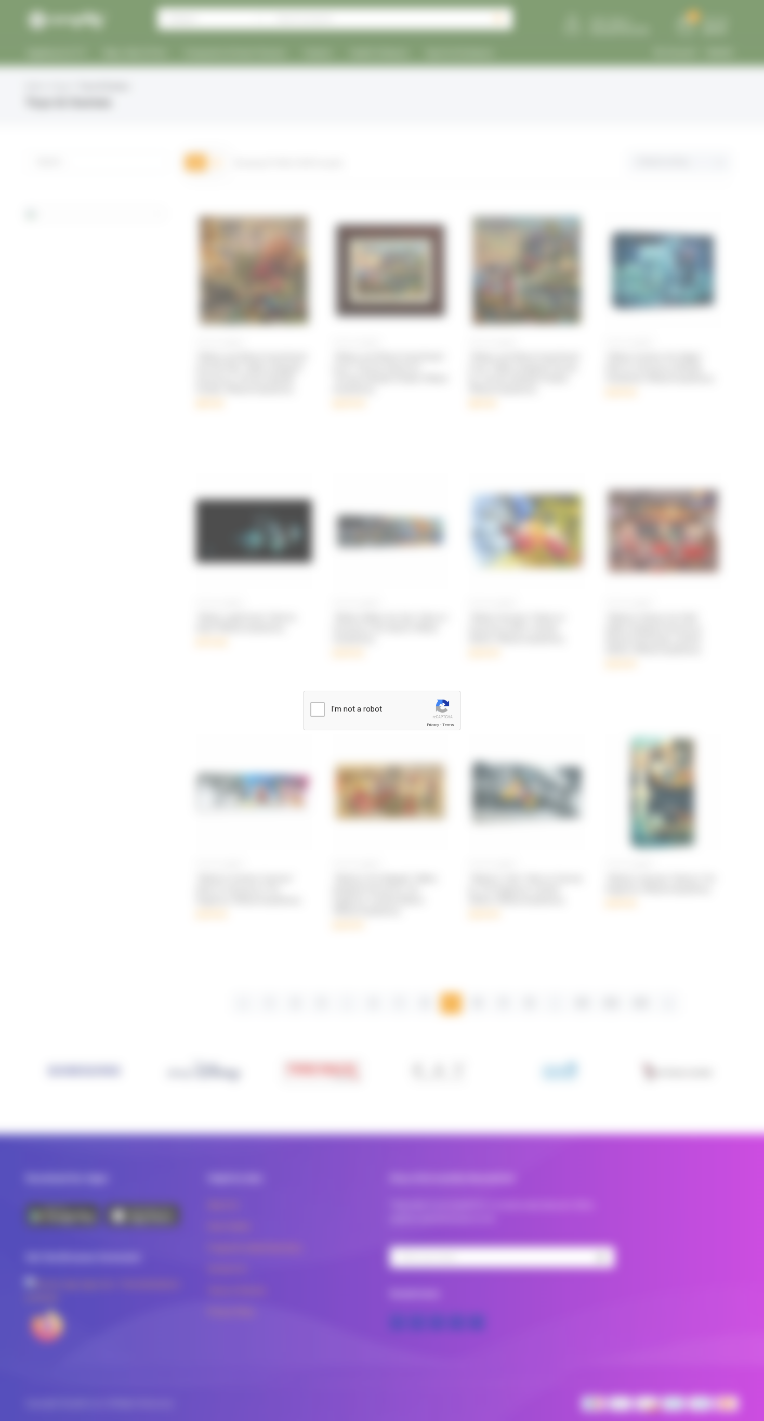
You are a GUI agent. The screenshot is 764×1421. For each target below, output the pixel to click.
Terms (448, 724)
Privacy (433, 724)
